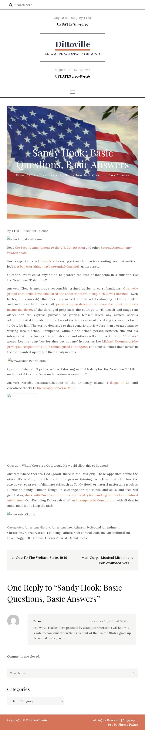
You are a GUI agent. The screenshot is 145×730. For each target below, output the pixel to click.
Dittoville (72, 44)
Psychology (15, 538)
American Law (62, 527)
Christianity (15, 533)
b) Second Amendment (103, 527)
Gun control (83, 533)
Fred (87, 18)
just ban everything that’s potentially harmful (46, 266)
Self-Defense (34, 538)
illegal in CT (120, 382)
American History (37, 527)
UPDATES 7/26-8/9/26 (72, 76)
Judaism (99, 533)
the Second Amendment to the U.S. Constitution (50, 247)
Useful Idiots (78, 538)
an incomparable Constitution (93, 500)
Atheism (80, 527)
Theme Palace (128, 724)
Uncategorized (56, 538)
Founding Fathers (60, 533)
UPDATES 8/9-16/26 (72, 24)
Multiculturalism (118, 533)
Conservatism (35, 533)
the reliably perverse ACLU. (56, 388)
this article (47, 261)
